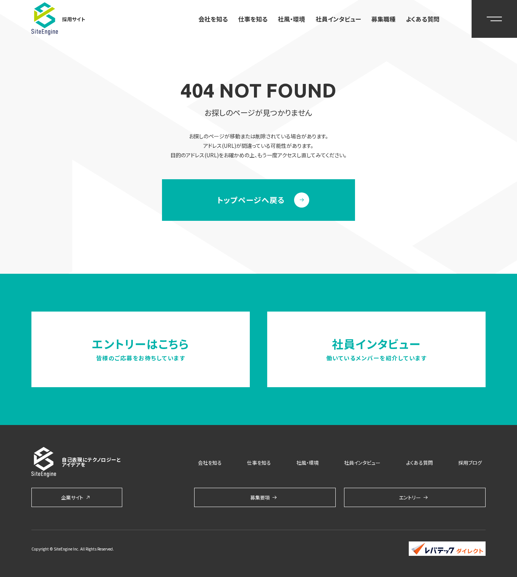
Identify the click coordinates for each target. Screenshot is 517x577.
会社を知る (213, 18)
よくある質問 (422, 18)
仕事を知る (253, 18)
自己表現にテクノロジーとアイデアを (91, 462)
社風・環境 (291, 18)
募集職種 (383, 18)
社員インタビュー (338, 18)
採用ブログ (470, 462)
